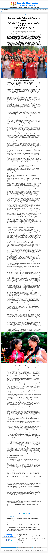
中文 (37, 9)
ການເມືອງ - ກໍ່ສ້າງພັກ (24, 15)
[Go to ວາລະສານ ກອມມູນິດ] (24, 4)
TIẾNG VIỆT (44, 9)
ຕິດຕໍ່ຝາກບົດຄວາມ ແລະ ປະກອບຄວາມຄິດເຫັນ (25, 547)
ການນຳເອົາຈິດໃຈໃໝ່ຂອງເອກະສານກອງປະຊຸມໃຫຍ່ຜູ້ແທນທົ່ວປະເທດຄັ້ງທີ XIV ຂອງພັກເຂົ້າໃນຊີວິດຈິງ (20, 518)
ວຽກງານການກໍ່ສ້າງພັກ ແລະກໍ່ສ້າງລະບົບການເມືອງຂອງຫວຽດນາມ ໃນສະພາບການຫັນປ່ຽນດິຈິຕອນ (19, 527)
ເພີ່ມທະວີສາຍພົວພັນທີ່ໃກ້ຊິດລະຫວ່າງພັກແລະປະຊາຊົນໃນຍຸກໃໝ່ (15, 522)
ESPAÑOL (40, 9)
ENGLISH (34, 9)
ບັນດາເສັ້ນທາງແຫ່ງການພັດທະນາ (9, 538)
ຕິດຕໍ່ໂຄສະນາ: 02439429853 (38, 547)
